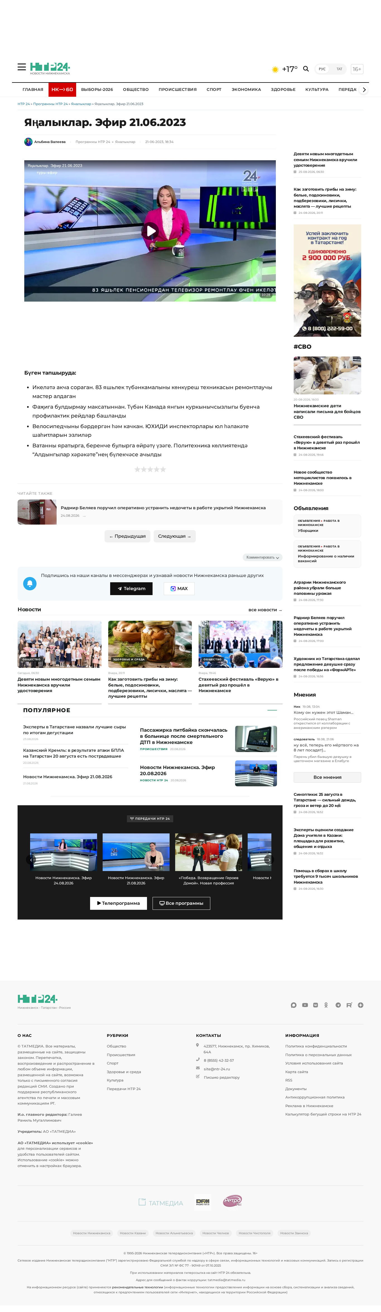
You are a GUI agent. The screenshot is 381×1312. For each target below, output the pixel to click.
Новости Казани (133, 1233)
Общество (136, 89)
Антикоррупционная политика (315, 1097)
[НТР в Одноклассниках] (327, 1005)
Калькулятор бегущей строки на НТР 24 (323, 1114)
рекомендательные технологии (137, 1287)
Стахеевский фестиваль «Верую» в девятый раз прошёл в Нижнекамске (327, 442)
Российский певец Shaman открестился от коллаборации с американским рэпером (322, 723)
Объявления (309, 521)
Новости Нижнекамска (91, 1233)
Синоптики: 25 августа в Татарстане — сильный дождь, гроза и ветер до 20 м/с (325, 800)
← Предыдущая (127, 536)
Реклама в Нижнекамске (309, 1106)
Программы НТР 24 (50, 104)
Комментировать (261, 557)
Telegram (135, 588)
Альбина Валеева (50, 142)
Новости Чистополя (255, 1233)
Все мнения (328, 777)
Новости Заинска (294, 1233)
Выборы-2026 (97, 89)
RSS (288, 1080)
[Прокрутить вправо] (363, 90)
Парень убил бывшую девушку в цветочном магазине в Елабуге (322, 759)
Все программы (184, 903)
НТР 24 (24, 104)
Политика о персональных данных (318, 1055)
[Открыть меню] (22, 67)
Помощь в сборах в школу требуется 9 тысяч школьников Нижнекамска (326, 876)
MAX (182, 588)
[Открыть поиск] (306, 69)
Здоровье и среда (124, 1072)
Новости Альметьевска (174, 1233)
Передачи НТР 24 (124, 1089)
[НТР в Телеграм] (338, 1005)
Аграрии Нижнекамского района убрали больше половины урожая (320, 588)
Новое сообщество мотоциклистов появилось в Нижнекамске (323, 478)
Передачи (351, 89)
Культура (317, 89)
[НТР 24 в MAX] (293, 1005)
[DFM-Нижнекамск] (202, 1203)
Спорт (214, 89)
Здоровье (283, 89)
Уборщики (308, 530)
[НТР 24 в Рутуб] (349, 1005)
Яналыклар (81, 104)
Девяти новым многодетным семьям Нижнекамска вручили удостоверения (325, 159)
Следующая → (174, 536)
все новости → (266, 610)
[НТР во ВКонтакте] (316, 1005)
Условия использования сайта (314, 1063)
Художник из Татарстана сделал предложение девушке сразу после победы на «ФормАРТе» (327, 664)
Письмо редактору (222, 1077)
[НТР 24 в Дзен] (360, 1005)
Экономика (246, 89)
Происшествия (178, 89)
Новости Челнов (215, 1233)
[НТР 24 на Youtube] (305, 1005)
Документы (296, 1089)
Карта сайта (296, 1072)
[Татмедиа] (161, 1203)
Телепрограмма (120, 903)
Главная (33, 89)
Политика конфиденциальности (316, 1046)
